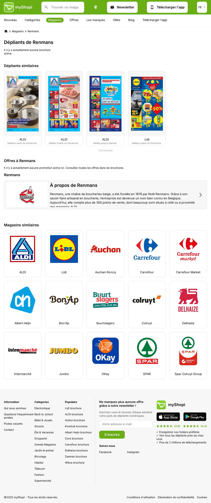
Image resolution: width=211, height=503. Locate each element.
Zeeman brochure (76, 456)
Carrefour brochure (77, 444)
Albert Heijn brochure (78, 432)
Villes (116, 20)
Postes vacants (13, 423)
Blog (131, 20)
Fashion (39, 474)
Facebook (105, 452)
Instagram (133, 452)
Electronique (42, 408)
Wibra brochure (74, 462)
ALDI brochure (74, 414)
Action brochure (75, 420)
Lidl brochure (73, 408)
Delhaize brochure (76, 450)
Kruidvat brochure (76, 426)
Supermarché (42, 480)
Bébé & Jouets (43, 420)
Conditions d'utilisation (141, 497)
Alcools (39, 426)
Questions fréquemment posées (18, 416)
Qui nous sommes (15, 408)
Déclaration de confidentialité (176, 497)
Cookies (202, 497)
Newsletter (125, 7)
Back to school (43, 414)
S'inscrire (112, 435)
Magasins (55, 20)
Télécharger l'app (170, 7)
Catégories (32, 20)
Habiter (39, 462)
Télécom (39, 468)
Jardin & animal (44, 450)
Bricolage (40, 456)
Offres (74, 20)
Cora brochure (74, 438)
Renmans (33, 31)
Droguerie (40, 438)
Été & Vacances (44, 432)
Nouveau (10, 20)
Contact (9, 429)
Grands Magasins (45, 444)
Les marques (96, 20)
